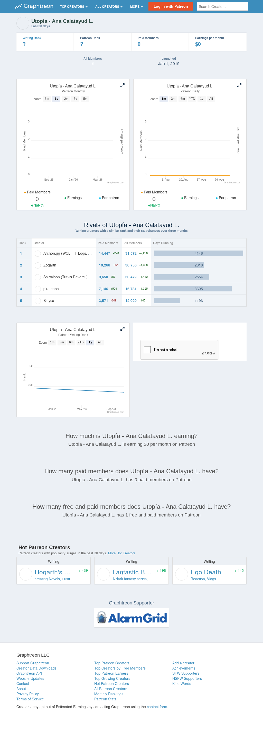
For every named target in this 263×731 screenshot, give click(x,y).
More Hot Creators (121, 553)
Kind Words (181, 683)
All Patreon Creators (110, 688)
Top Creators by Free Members (120, 668)
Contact (22, 683)
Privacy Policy (27, 693)
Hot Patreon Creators (111, 683)
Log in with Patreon (171, 6)
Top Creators (72, 6)
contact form (157, 706)
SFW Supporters (185, 673)
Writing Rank (32, 37)
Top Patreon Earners (111, 673)
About (21, 688)
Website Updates (30, 678)
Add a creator (183, 662)
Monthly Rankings (108, 693)
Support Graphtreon (32, 662)
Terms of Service (30, 698)
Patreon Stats (105, 698)
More (135, 6)
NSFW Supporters (187, 678)
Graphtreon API (29, 673)
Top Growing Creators (112, 678)
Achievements (183, 668)
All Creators (107, 6)
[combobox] (222, 6)
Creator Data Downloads (36, 668)
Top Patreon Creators (111, 662)
